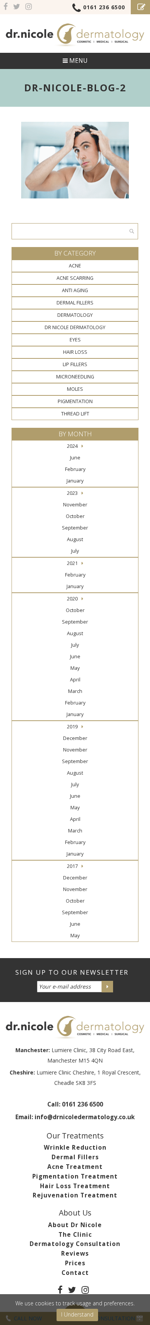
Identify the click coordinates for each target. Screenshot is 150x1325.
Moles (75, 389)
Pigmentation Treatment (75, 1176)
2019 (72, 726)
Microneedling (75, 376)
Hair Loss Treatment (75, 1186)
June (75, 457)
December (75, 738)
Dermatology (75, 315)
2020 (72, 598)
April (75, 679)
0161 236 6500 (104, 7)
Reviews (75, 1253)
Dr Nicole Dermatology (75, 327)
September (75, 528)
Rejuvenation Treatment (75, 1195)
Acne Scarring (75, 278)
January (75, 481)
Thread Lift (75, 413)
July (75, 551)
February (75, 469)
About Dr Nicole (75, 1225)
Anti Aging (75, 290)
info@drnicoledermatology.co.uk (85, 1117)
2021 (72, 563)
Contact (75, 1273)
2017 (72, 866)
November (75, 504)
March (75, 691)
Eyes (75, 339)
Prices (75, 1263)
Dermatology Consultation (75, 1244)
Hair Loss (75, 352)
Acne (75, 265)
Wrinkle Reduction (75, 1147)
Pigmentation (75, 401)
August (75, 539)
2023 (72, 493)
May (75, 668)
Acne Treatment (75, 1167)
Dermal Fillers (75, 302)
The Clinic (75, 1235)
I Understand (77, 1314)
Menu (77, 61)
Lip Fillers (75, 364)
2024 (72, 446)
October (75, 516)
